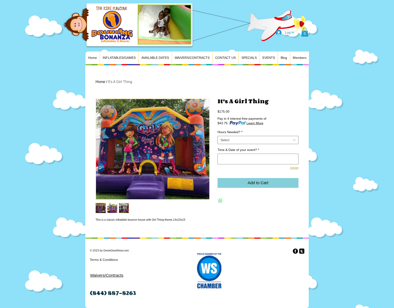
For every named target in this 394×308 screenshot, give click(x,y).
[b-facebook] (295, 251)
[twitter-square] (301, 251)
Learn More (254, 123)
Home (100, 82)
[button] (304, 32)
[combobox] (258, 140)
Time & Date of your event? (238, 150)
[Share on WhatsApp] (220, 200)
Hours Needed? (230, 132)
